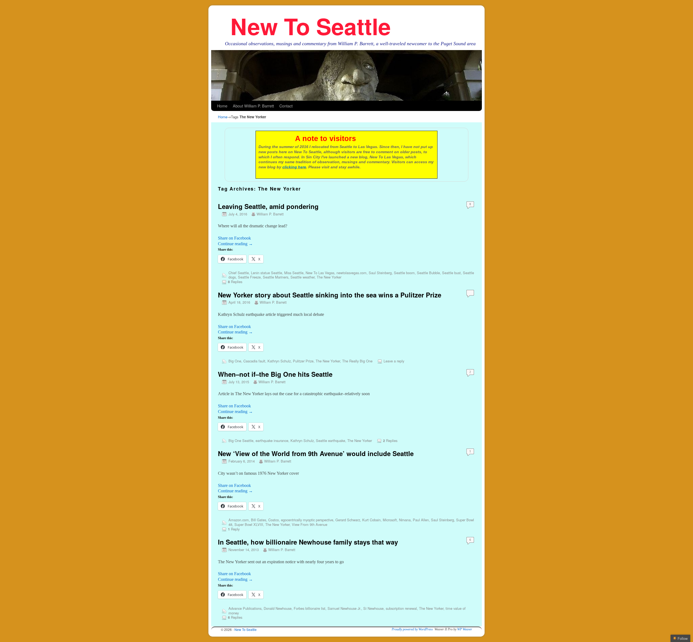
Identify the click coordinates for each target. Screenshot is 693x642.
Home (222, 106)
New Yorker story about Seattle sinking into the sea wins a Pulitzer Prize (329, 294)
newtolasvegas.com (351, 272)
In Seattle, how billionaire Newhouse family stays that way (308, 541)
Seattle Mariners (275, 277)
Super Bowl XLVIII (248, 524)
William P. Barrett (270, 214)
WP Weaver (464, 629)
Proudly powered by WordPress (412, 629)
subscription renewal (401, 608)
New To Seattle (310, 25)
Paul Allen (421, 519)
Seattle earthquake (330, 440)
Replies (235, 281)
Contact (286, 106)
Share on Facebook (234, 238)
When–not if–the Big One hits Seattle (275, 374)
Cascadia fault (254, 360)
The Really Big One (357, 360)
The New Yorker (329, 277)
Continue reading (235, 243)
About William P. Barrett (253, 106)
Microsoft (390, 519)
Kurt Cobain (371, 519)
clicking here (294, 167)
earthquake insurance (272, 440)
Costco (273, 519)
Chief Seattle (238, 272)
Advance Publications (244, 608)
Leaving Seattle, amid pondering (268, 206)
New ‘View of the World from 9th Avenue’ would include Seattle (316, 453)
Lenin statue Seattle (266, 272)
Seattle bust (451, 272)
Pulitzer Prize (303, 360)
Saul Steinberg (380, 272)
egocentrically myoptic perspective (307, 519)
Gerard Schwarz (347, 519)
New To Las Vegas (320, 272)
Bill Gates (258, 519)
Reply (234, 529)
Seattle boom (404, 272)
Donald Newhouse (278, 608)
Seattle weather (302, 277)
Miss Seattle (293, 272)
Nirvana (405, 519)
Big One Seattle (240, 440)
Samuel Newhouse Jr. (344, 608)
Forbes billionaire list (309, 608)
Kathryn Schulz (279, 360)
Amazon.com (238, 519)
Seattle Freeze (249, 277)
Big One (234, 360)
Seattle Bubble (428, 272)
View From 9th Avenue (309, 524)
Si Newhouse (373, 608)
